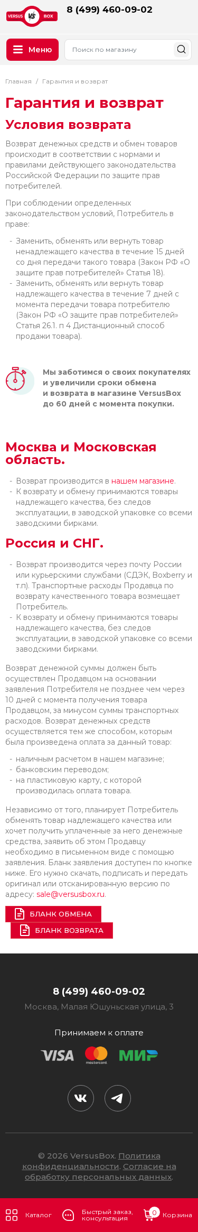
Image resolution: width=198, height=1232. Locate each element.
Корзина (172, 1214)
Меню (40, 49)
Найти (181, 49)
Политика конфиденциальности (91, 1161)
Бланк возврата (69, 930)
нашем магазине (142, 481)
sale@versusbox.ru (70, 894)
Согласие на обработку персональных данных (100, 1171)
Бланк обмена (61, 914)
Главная (18, 81)
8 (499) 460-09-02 (110, 9)
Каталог (38, 1215)
